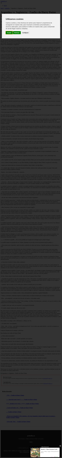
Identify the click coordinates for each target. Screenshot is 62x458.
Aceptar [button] (9, 32)
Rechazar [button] (16, 32)
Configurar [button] (25, 32)
